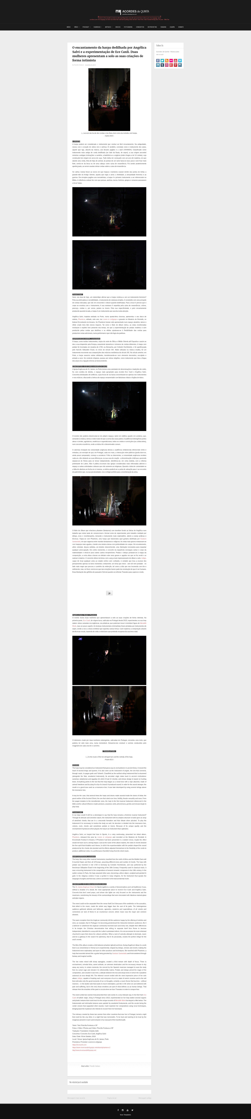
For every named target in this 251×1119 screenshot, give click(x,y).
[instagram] (180, 65)
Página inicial (111, 1098)
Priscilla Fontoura (95, 1066)
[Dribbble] (166, 65)
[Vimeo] (180, 60)
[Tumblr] (162, 65)
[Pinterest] (175, 65)
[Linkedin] (158, 65)
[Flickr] (171, 60)
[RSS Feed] (166, 60)
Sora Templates (125, 1115)
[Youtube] (175, 60)
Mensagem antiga (145, 1098)
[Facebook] (158, 60)
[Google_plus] (171, 65)
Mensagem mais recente (76, 1098)
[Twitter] (162, 60)
